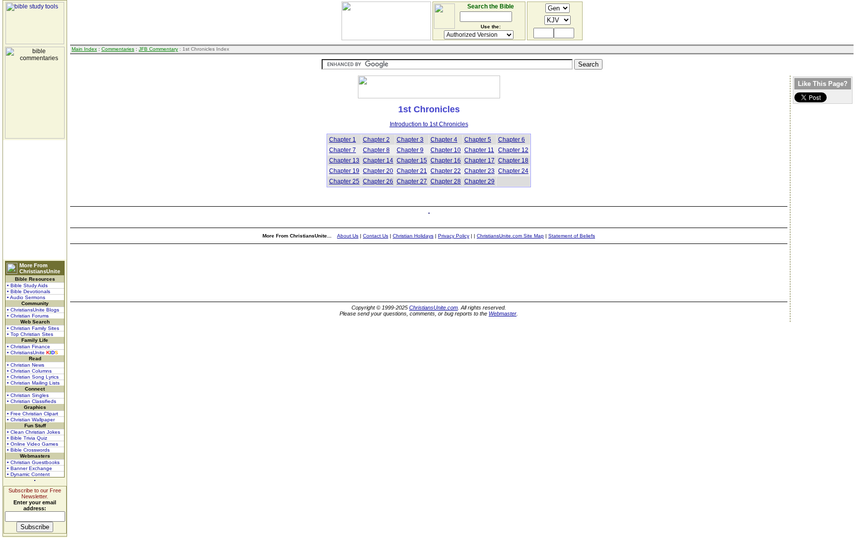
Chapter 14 (378, 160)
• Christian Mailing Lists (33, 383)
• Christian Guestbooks (33, 462)
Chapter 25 (344, 181)
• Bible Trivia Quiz (27, 438)
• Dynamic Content (28, 474)
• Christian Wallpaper (31, 419)
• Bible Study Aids (27, 285)
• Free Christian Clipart (32, 413)
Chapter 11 (479, 150)
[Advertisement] (35, 199)
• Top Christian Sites (30, 334)
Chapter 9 (410, 150)
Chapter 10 (445, 150)
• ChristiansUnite (32, 352)
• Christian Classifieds (31, 401)
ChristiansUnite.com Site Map (510, 235)
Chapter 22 (445, 170)
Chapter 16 (445, 160)
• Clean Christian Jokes (33, 432)
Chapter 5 (477, 139)
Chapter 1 (342, 139)
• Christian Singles (28, 395)
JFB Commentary (158, 49)
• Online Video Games (32, 444)
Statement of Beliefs (571, 235)
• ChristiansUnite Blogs (33, 310)
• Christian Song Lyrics (33, 377)
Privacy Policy (453, 235)
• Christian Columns (29, 371)
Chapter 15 (412, 160)
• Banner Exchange (29, 468)
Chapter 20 (378, 170)
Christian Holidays (413, 235)
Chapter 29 (479, 181)
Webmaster (502, 314)
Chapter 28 (445, 181)
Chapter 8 (376, 150)
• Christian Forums (28, 315)
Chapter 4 (443, 139)
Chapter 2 (376, 139)
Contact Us (375, 235)
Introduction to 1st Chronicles (429, 124)
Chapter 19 (344, 170)
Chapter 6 (511, 139)
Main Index (84, 49)
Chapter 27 (412, 181)
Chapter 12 (513, 150)
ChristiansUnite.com (433, 308)
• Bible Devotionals (28, 291)
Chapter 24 (513, 170)
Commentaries (117, 49)
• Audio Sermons (26, 297)
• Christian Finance (28, 346)
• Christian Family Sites (33, 328)
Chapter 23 (479, 170)
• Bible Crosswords (28, 450)
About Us (347, 235)
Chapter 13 (344, 160)
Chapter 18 (513, 160)
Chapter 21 (412, 170)
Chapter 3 (410, 139)
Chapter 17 (479, 160)
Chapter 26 (378, 181)
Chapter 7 (342, 150)
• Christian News (25, 365)
